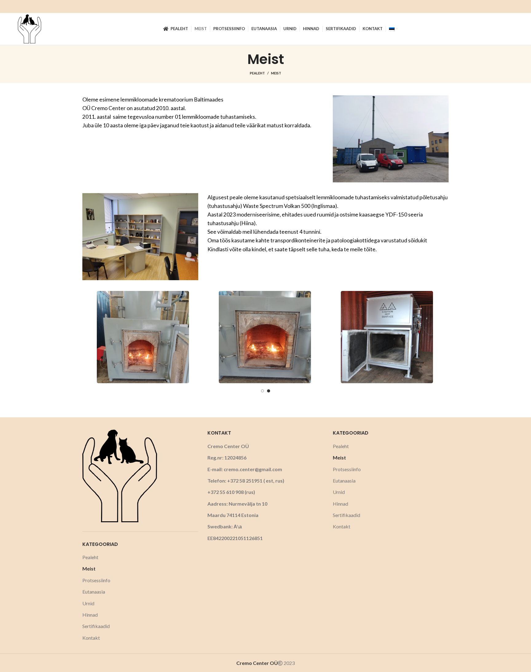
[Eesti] (393, 29)
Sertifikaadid (96, 626)
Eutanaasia (93, 591)
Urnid (88, 603)
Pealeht (257, 73)
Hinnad (90, 615)
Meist (89, 568)
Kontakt (91, 638)
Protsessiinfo (96, 580)
